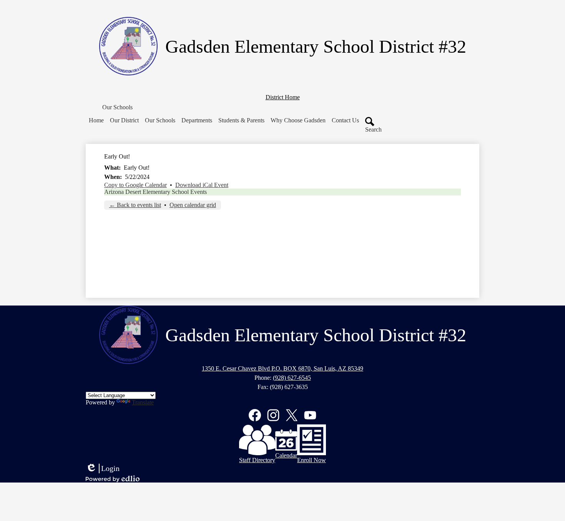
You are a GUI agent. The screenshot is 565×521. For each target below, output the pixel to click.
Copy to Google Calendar (135, 185)
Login (103, 468)
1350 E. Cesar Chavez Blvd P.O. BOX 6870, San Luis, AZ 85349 (282, 368)
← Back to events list (135, 205)
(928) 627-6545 (292, 377)
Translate (143, 402)
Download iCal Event (201, 185)
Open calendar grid (193, 205)
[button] (117, 107)
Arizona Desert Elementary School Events (155, 192)
